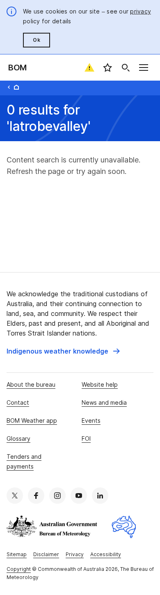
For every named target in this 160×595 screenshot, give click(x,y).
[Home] (16, 87)
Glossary (18, 438)
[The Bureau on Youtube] (79, 495)
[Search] (125, 67)
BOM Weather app (32, 420)
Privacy (75, 554)
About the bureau (31, 384)
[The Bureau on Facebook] (36, 495)
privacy (140, 11)
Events (91, 420)
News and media (104, 402)
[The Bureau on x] (15, 495)
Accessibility (105, 554)
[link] (63, 351)
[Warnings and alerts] (89, 67)
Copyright (19, 569)
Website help (100, 384)
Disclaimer (46, 554)
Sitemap (17, 554)
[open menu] (143, 67)
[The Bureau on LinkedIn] (100, 495)
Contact (18, 402)
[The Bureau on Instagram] (57, 495)
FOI (86, 438)
